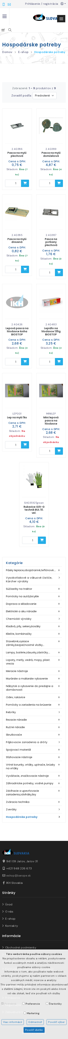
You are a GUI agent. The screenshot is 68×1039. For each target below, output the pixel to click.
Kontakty (11, 926)
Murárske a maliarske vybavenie (27, 678)
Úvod (9, 904)
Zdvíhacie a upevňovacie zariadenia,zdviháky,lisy (22, 792)
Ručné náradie (15, 727)
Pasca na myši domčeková (51, 154)
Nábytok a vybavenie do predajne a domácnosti (29, 688)
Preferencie (33, 1003)
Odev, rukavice (15, 697)
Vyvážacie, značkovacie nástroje (27, 776)
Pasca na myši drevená (16, 240)
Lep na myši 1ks (17, 417)
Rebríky (11, 712)
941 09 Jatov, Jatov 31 (22, 861)
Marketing (33, 1013)
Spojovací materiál (18, 750)
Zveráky (11, 809)
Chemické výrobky (18, 619)
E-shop (23, 52)
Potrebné (11, 1003)
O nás (9, 911)
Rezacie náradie (16, 720)
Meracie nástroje (17, 671)
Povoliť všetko (34, 1030)
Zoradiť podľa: (21, 95)
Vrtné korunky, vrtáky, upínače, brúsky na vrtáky (30, 766)
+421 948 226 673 (19, 868)
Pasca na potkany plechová (51, 242)
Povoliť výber (56, 1022)
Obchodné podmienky (20, 947)
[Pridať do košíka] (25, 183)
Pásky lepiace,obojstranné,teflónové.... (31, 570)
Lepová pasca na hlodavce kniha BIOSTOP (17, 331)
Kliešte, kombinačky (19, 634)
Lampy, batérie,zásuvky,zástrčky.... (28, 652)
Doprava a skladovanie (21, 604)
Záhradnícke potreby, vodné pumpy (29, 783)
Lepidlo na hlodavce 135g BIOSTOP (51, 331)
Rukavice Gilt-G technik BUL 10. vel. (34, 510)
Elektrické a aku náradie (21, 611)
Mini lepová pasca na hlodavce (51, 420)
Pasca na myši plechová (16, 154)
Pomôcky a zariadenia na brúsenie (28, 705)
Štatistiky (55, 1003)
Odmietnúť (35, 1022)
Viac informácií (12, 1022)
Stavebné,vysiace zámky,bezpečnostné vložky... (25, 643)
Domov (7, 52)
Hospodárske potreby (49, 52)
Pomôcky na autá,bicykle (22, 596)
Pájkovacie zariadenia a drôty (27, 742)
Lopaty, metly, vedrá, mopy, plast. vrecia (28, 661)
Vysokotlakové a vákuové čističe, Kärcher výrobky (29, 579)
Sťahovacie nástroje (19, 757)
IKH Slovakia (14, 883)
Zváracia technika (17, 802)
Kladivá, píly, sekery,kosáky (23, 626)
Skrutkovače (14, 735)
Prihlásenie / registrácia (43, 4)
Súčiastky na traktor (19, 589)
